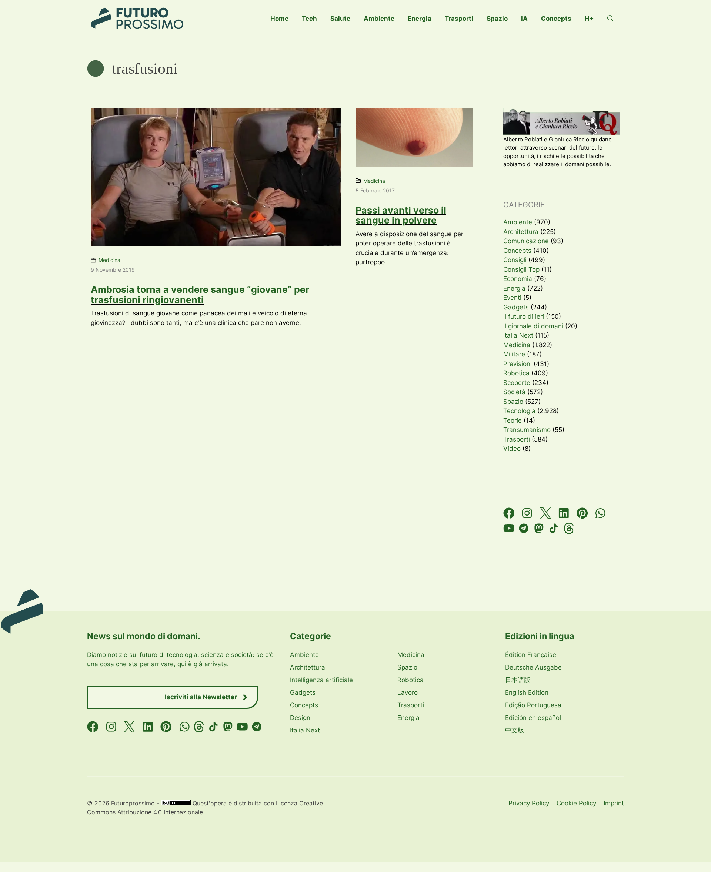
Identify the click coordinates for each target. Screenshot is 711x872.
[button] (610, 18)
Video (512, 448)
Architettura (520, 231)
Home (279, 18)
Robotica (516, 373)
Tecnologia (519, 411)
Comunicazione (526, 241)
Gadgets (516, 307)
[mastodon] (539, 528)
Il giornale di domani (533, 326)
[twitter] (545, 513)
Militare (514, 354)
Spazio (497, 18)
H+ (589, 18)
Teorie (512, 420)
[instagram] (527, 513)
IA (524, 18)
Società (514, 392)
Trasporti (459, 18)
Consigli (515, 260)
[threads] (569, 528)
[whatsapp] (600, 513)
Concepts (556, 18)
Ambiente (379, 18)
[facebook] (509, 513)
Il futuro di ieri (523, 316)
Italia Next (518, 335)
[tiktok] (554, 528)
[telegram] (524, 528)
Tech (309, 18)
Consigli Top (521, 269)
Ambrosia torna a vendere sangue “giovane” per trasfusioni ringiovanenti (200, 294)
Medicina (109, 260)
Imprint (614, 803)
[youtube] (509, 528)
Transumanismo (527, 429)
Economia (517, 278)
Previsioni (517, 364)
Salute (340, 18)
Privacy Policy (528, 803)
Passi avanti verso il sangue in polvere (401, 215)
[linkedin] (564, 513)
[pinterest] (582, 513)
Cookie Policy (576, 803)
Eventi (512, 297)
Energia (419, 18)
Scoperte (516, 382)
